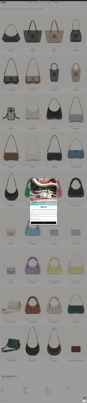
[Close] (56, 179)
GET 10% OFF (43, 222)
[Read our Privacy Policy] (55, 219)
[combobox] (33, 215)
